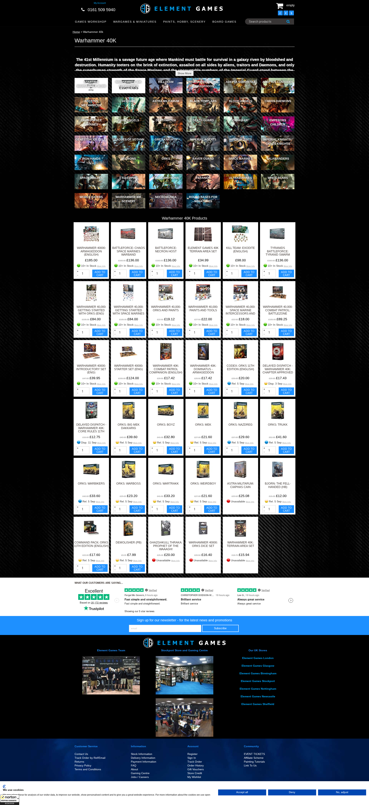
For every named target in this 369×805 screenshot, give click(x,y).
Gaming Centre (140, 773)
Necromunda (166, 197)
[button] (9, 800)
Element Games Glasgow (258, 665)
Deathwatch (166, 120)
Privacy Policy (83, 765)
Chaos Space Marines (91, 122)
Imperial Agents (203, 139)
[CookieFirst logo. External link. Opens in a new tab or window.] (4, 786)
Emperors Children (277, 122)
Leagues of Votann (128, 139)
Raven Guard (203, 158)
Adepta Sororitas (240, 81)
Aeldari (128, 101)
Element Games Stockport (258, 681)
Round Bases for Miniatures (203, 199)
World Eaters (91, 197)
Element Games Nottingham (258, 688)
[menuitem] (91, 21)
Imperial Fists (240, 139)
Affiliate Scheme (253, 757)
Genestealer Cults (91, 139)
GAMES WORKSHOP (90, 21)
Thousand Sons (166, 177)
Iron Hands (91, 158)
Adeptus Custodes (277, 81)
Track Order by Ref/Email (90, 757)
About (134, 769)
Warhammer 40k (93, 31)
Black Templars (203, 101)
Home (76, 31)
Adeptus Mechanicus (91, 103)
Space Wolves (91, 177)
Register (192, 753)
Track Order (194, 761)
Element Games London (258, 658)
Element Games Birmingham (257, 673)
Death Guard (203, 120)
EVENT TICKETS (254, 753)
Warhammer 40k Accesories (128, 84)
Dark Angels (128, 120)
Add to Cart (100, 273)
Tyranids (203, 177)
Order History (195, 765)
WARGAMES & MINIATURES (134, 21)
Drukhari (240, 120)
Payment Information (143, 761)
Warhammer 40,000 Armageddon (203, 84)
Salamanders (277, 158)
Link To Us (250, 765)
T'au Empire (128, 177)
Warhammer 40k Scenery (128, 199)
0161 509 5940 (101, 9)
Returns (79, 761)
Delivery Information (143, 757)
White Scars (278, 177)
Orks (166, 158)
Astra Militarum (165, 101)
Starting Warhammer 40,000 (91, 84)
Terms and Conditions (88, 769)
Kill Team (166, 81)
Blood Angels (240, 101)
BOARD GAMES (224, 21)
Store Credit (194, 773)
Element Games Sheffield (257, 704)
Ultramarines (240, 177)
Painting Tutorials (254, 761)
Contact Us (81, 753)
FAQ (133, 765)
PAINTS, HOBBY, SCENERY (184, 21)
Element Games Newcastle (258, 696)
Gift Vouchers (195, 769)
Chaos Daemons (278, 101)
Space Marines (241, 158)
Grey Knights (166, 139)
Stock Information (141, 753)
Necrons (128, 158)
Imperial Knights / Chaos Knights (277, 141)
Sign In (191, 757)
